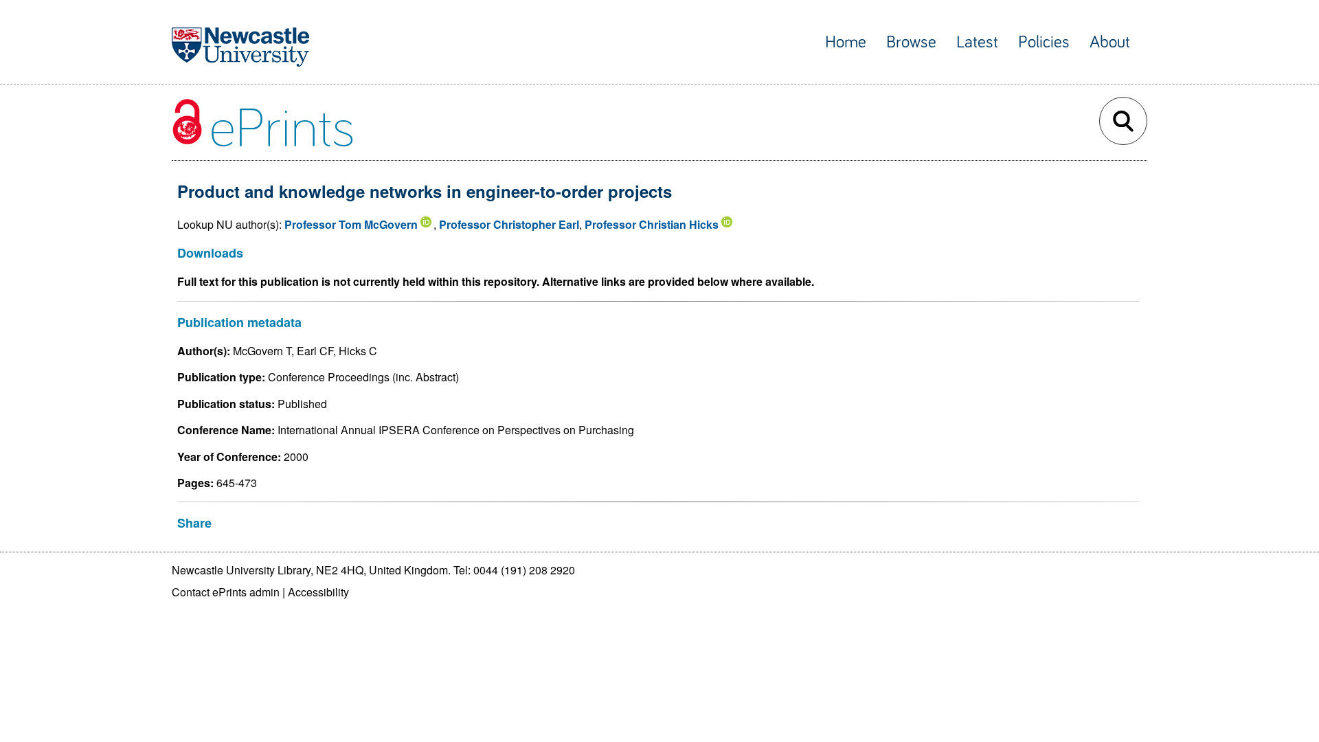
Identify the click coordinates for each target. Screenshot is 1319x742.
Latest (977, 42)
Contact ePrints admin (226, 592)
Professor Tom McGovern (351, 224)
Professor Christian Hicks (652, 224)
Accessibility (318, 592)
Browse (911, 42)
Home (845, 42)
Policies (1044, 42)
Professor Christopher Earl (509, 224)
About (1110, 42)
